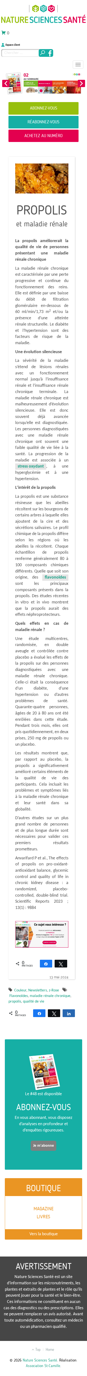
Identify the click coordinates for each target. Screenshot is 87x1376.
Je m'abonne (43, 1146)
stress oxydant (31, 466)
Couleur (20, 990)
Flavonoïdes (18, 996)
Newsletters (37, 990)
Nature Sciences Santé (40, 1360)
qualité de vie (33, 1002)
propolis (14, 1002)
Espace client (13, 45)
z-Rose (54, 990)
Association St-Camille (43, 1365)
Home (50, 1349)
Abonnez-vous (43, 108)
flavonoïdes (55, 577)
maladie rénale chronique (50, 996)
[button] (5, 83)
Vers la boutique (43, 1234)
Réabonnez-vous (43, 122)
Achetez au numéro (43, 135)
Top (37, 1349)
